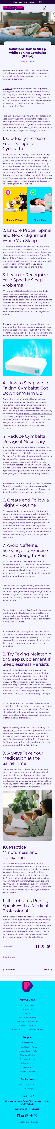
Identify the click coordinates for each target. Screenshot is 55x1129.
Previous (10, 969)
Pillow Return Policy (27, 1047)
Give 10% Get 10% (27, 1025)
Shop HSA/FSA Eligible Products (27, 1029)
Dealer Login (27, 1088)
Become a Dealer (27, 1084)
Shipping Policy (27, 1055)
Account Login (27, 1005)
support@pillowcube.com (27, 1109)
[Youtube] (22, 1115)
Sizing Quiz (27, 1009)
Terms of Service (27, 1059)
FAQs (27, 1013)
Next (46, 969)
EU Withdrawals (27, 1071)
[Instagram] (26, 1115)
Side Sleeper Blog (27, 1017)
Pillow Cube (34, 1122)
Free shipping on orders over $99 (27, 2)
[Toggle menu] (50, 8)
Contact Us (27, 1043)
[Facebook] (18, 1115)
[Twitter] (35, 1115)
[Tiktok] (31, 1115)
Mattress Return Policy (27, 1051)
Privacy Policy (27, 1063)
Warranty (27, 1067)
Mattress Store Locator (27, 1021)
